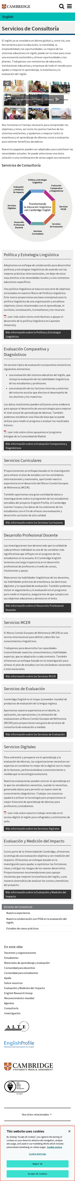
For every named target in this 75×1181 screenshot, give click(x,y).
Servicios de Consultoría (18, 907)
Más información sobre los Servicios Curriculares (34, 522)
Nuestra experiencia (18, 913)
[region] (37, 1153)
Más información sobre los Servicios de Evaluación (35, 734)
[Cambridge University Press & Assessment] (28, 1077)
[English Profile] (19, 1054)
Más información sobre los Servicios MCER (31, 676)
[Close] (69, 1131)
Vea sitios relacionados (35, 1114)
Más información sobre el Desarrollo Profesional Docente (35, 608)
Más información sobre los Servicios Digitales (32, 828)
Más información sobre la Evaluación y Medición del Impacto (36, 894)
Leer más (13, 316)
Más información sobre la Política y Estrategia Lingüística (33, 334)
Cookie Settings (37, 1153)
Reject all (37, 1163)
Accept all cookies (37, 1173)
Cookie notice (54, 1147)
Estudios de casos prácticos (22, 928)
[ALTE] (16, 1038)
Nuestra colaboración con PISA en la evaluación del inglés (36, 920)
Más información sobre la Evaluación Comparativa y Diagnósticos (36, 446)
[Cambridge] (16, 6)
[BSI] (16, 1100)
